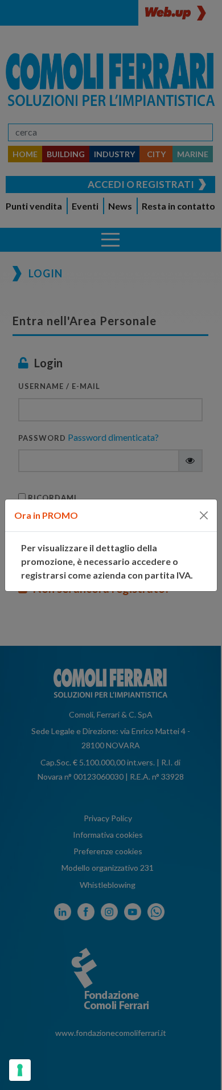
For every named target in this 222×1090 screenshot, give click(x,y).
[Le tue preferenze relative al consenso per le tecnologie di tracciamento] (20, 1070)
